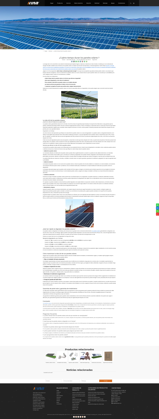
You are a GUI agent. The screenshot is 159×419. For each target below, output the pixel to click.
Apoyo (112, 3)
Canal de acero (75, 406)
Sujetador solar (75, 407)
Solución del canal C (92, 395)
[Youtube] (80, 417)
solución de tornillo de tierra (94, 397)
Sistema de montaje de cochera (78, 394)
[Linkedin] (76, 417)
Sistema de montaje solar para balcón (96, 392)
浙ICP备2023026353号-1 (107, 414)
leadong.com (94, 414)
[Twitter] (78, 417)
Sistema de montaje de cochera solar (96, 404)
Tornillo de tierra (75, 404)
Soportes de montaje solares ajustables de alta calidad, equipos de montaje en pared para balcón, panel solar (108, 362)
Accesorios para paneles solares (78, 400)
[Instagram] (82, 417)
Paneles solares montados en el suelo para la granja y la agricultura (51, 362)
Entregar (106, 380)
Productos (60, 3)
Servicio (68, 3)
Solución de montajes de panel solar (95, 399)
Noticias (105, 3)
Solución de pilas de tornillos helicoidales (96, 394)
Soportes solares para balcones (78, 392)
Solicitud (97, 3)
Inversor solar (75, 409)
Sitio (96, 59)
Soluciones (59, 397)
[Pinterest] (85, 417)
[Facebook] (74, 417)
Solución (88, 3)
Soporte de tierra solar (76, 399)
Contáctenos (121, 3)
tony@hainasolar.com (117, 403)
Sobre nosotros (78, 3)
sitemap (99, 414)
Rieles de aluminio (76, 402)
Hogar (51, 3)
